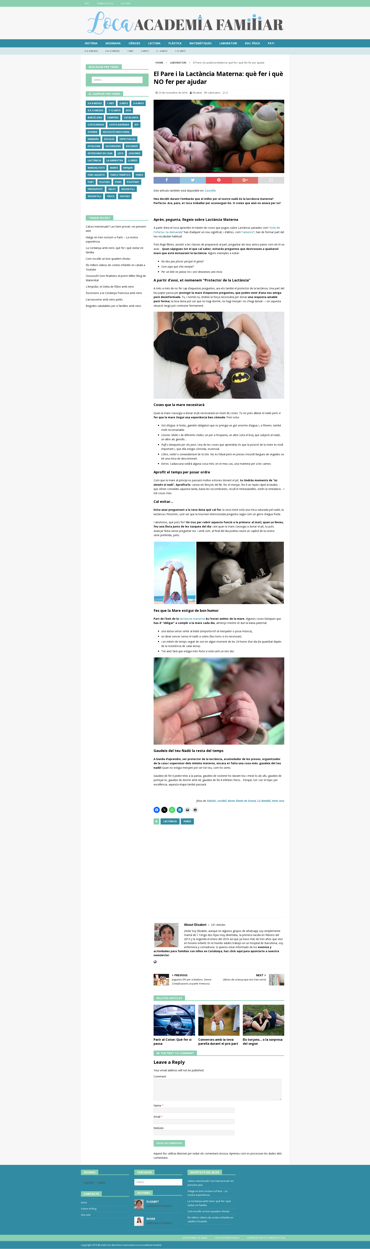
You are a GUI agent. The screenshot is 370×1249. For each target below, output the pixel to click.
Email (157, 1116)
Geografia (113, 43)
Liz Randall (264, 801)
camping (113, 117)
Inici (87, 3)
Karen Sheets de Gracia (242, 801)
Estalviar (94, 146)
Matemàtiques (200, 43)
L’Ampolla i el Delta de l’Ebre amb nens (110, 286)
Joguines (134, 153)
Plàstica (175, 43)
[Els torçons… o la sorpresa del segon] (263, 1020)
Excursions (113, 146)
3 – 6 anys (161, 50)
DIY (137, 124)
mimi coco (278, 801)
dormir (92, 132)
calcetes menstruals (227, 1237)
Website (159, 1128)
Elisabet (197, 92)
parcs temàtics (120, 175)
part (91, 182)
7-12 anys (180, 50)
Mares (114, 167)
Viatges (125, 196)
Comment (160, 1076)
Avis (128, 110)
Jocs (120, 153)
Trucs (110, 196)
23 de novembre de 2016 (173, 92)
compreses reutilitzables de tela (266, 1237)
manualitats (96, 167)
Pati (271, 43)
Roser (150, 1219)
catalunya (131, 117)
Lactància (170, 821)
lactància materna (192, 618)
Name (158, 1105)
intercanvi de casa (100, 153)
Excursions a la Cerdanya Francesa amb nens (114, 293)
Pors (118, 182)
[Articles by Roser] (139, 1224)
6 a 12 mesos (112, 50)
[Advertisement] (219, 869)
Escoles (109, 139)
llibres (132, 160)
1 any (130, 50)
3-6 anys (138, 103)
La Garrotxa (114, 160)
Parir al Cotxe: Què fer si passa (173, 1041)
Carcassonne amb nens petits (104, 299)
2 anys (145, 50)
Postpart (133, 182)
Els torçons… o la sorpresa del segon (263, 1041)
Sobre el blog (105, 3)
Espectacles (127, 139)
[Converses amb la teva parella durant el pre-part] (219, 1020)
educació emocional (116, 132)
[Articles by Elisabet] (139, 1206)
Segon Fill (128, 189)
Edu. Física (252, 43)
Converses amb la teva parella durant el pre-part (218, 1041)
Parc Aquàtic (96, 175)
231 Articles (218, 925)
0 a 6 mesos (91, 50)
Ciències (134, 43)
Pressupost (95, 189)
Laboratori (228, 43)
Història (91, 43)
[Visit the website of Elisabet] (155, 962)
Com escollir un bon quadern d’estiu (108, 258)
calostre (247, 232)
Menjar (128, 167)
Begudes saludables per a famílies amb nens (113, 306)
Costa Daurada (119, 124)
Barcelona (95, 117)
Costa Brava (96, 124)
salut (112, 189)
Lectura (154, 43)
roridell (221, 801)
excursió (132, 146)
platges (104, 182)
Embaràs (93, 139)
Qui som (125, 3)
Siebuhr (211, 801)
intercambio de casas (195, 1237)
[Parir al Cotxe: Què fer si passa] (174, 1020)
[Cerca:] (117, 80)
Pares (187, 821)
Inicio (84, 1202)
